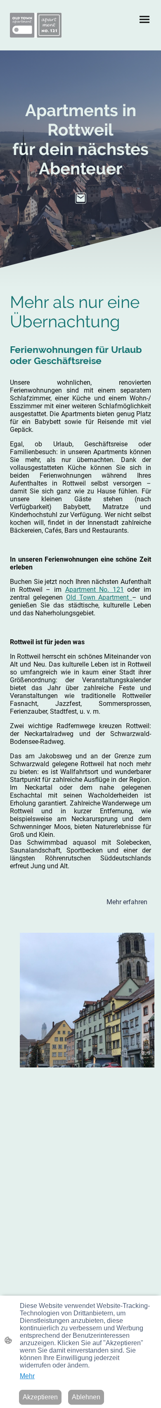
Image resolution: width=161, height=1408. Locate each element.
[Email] (80, 198)
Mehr (27, 1375)
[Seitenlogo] (36, 25)
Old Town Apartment (99, 597)
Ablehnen (86, 1397)
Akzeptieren (40, 1397)
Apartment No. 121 (94, 589)
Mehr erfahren (127, 902)
